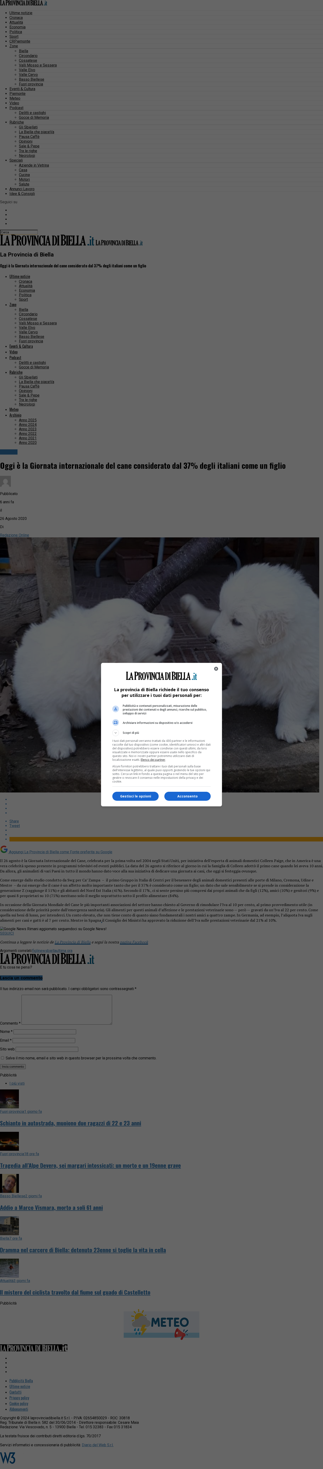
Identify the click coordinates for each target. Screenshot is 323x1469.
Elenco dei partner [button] (153, 760)
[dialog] (161, 734)
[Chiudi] (216, 668)
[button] (161, 733)
